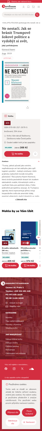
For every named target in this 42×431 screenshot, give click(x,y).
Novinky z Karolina (13, 324)
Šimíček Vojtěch (8, 253)
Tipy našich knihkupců (15, 321)
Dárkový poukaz (12, 346)
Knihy (5, 23)
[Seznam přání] (28, 6)
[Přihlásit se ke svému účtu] (23, 6)
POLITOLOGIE (13, 23)
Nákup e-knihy (12, 343)
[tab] (9, 116)
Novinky (9, 317)
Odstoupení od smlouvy (16, 353)
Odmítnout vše (12, 422)
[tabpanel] (21, 139)
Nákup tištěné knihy (14, 339)
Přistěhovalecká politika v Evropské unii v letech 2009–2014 (29, 249)
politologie (23, 23)
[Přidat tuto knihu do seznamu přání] (35, 153)
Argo (4, 53)
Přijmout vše (13, 412)
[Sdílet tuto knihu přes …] (27, 107)
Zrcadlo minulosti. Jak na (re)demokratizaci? (10, 249)
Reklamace (10, 349)
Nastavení (30, 422)
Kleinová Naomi (8, 49)
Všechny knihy (12, 328)
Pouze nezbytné (29, 412)
